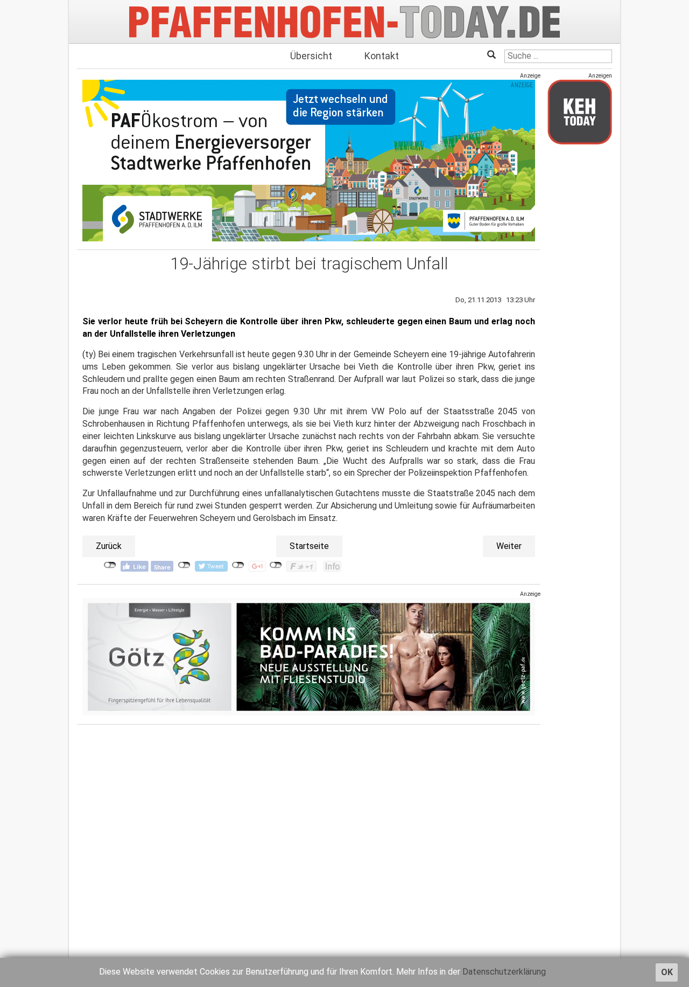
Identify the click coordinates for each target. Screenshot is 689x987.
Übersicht (311, 55)
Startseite (309, 546)
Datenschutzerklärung (504, 972)
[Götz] (308, 656)
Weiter (509, 546)
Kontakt (381, 55)
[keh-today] (579, 111)
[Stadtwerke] (308, 160)
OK (667, 972)
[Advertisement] (579, 314)
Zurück (109, 546)
